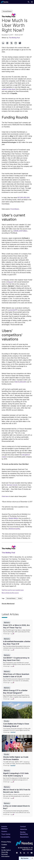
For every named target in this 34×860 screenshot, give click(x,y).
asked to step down (8, 89)
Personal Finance (7, 11)
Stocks (20, 598)
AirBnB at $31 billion (20, 231)
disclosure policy (14, 529)
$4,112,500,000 (20, 382)
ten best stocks (12, 485)
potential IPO (13, 310)
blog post (10, 282)
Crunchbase (14, 209)
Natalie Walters (13, 518)
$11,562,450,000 (24, 197)
